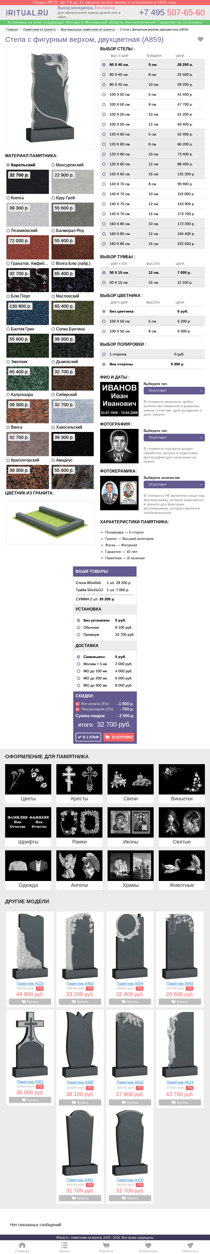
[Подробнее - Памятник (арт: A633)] (130, 1059)
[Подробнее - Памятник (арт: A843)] (180, 959)
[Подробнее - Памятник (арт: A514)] (180, 1059)
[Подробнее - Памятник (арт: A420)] (130, 1156)
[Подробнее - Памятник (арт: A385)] (80, 1059)
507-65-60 (172, 12)
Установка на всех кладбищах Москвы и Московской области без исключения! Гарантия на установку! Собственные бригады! (105, 24)
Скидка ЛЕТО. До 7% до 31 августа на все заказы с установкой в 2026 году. (105, 2)
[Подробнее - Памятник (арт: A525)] (30, 959)
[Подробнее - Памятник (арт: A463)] (80, 959)
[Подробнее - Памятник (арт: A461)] (80, 1156)
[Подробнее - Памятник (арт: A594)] (130, 959)
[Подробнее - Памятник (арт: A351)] (30, 1058)
